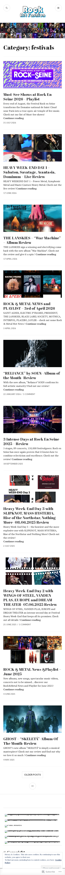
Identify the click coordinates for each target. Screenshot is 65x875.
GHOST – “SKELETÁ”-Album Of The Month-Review (30, 741)
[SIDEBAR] (32, 786)
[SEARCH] (6, 8)
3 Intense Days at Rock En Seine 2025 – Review (31, 441)
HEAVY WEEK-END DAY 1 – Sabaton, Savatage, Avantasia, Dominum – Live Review (29, 172)
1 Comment (29, 394)
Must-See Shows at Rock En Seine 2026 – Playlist (27, 96)
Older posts (32, 774)
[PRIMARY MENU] (58, 8)
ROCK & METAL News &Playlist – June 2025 (32, 671)
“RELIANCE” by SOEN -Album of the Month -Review (31, 375)
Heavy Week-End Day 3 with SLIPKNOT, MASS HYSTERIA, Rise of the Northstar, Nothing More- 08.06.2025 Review (29, 515)
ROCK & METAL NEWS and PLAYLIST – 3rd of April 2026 (29, 306)
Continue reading (13, 118)
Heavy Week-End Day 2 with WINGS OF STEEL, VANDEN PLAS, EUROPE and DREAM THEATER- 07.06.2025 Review (30, 597)
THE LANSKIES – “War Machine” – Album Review (32, 240)
